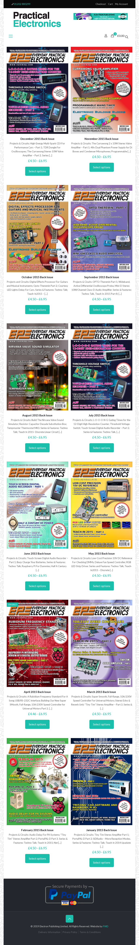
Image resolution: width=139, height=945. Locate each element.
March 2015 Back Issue (101, 691)
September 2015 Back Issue (101, 277)
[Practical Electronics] (37, 19)
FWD (105, 926)
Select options (37, 171)
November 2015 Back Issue (102, 138)
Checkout (101, 4)
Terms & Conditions (90, 932)
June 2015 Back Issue (37, 553)
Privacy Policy (70, 932)
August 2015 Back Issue (37, 415)
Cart (110, 4)
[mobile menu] (11, 36)
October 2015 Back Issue (37, 277)
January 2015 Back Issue (101, 830)
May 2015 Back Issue (102, 553)
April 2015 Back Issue (37, 691)
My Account (121, 4)
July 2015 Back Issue (101, 415)
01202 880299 (22, 4)
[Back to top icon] (69, 919)
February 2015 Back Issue (37, 830)
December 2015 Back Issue (37, 138)
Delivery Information (49, 932)
